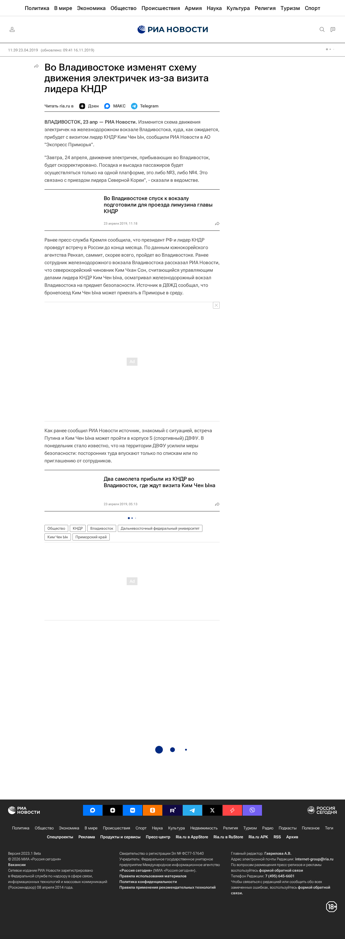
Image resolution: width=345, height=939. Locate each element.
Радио (267, 828)
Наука (157, 828)
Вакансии (17, 865)
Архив (292, 837)
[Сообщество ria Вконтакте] (132, 810)
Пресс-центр (158, 837)
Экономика (69, 828)
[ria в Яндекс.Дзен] (112, 810)
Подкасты (287, 828)
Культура (176, 828)
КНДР (78, 528)
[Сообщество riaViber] (252, 810)
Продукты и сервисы (120, 837)
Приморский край (91, 537)
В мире (91, 828)
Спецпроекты (60, 837)
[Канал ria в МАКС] (92, 810)
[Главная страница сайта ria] (172, 29)
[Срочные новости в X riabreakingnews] (232, 810)
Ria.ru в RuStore (228, 837)
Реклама (86, 837)
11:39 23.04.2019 (23, 50)
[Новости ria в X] (212, 810)
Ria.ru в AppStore (192, 837)
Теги (329, 828)
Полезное (311, 828)
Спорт (141, 828)
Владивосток (101, 528)
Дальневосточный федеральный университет (160, 528)
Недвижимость (204, 828)
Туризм (250, 828)
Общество (56, 528)
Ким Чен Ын (57, 537)
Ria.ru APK (258, 837)
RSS (277, 837)
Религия (230, 828)
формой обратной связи (281, 870)
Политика (20, 828)
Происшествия (116, 828)
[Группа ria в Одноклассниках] (152, 810)
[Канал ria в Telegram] (192, 810)
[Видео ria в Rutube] (172, 810)
